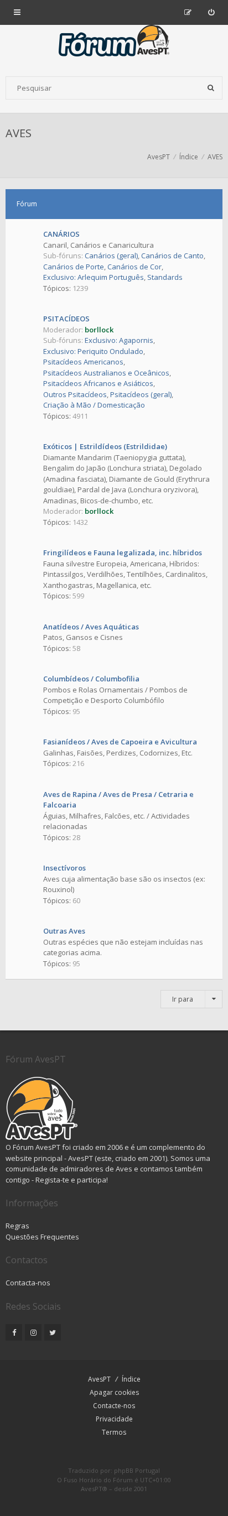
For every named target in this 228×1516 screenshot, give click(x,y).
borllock (99, 330)
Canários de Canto (172, 256)
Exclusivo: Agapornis (119, 340)
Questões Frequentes (42, 1237)
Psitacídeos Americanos (83, 362)
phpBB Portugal (137, 1470)
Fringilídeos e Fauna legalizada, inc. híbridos (122, 553)
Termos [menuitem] (114, 1432)
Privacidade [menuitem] (114, 1419)
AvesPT (99, 1379)
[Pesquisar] (211, 88)
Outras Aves (64, 931)
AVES (19, 133)
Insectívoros (64, 868)
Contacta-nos (28, 1283)
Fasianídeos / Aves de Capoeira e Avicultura (120, 742)
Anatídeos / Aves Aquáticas (91, 627)
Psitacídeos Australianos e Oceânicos (106, 373)
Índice (131, 1379)
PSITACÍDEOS (66, 319)
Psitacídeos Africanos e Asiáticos (98, 383)
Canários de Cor (134, 267)
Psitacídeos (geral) (141, 394)
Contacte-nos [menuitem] (114, 1405)
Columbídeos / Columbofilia (91, 679)
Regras (17, 1226)
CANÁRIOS (61, 234)
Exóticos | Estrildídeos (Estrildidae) (105, 446)
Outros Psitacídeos (75, 394)
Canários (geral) (111, 256)
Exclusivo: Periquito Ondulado (93, 351)
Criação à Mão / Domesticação (94, 405)
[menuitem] (211, 12)
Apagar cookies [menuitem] (114, 1392)
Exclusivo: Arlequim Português (93, 277)
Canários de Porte (73, 267)
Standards (165, 277)
